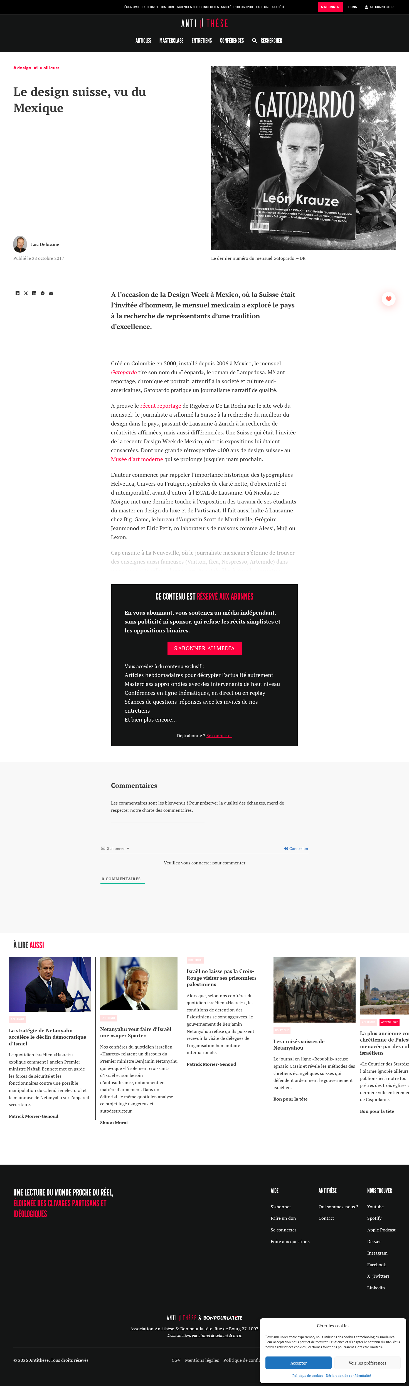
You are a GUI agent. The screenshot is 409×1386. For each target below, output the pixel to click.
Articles (143, 40)
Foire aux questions (290, 1241)
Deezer (374, 1241)
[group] (52, 1038)
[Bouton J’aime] (389, 299)
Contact (326, 1218)
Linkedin (376, 1288)
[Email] (51, 293)
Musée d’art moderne (137, 459)
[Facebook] (17, 293)
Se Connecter (381, 7)
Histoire (168, 7)
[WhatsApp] (42, 293)
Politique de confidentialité (250, 1360)
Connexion (298, 848)
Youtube (375, 1207)
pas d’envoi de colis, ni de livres (217, 1335)
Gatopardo (124, 372)
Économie (132, 7)
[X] (26, 293)
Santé (226, 7)
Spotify (374, 1218)
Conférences (232, 40)
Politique (150, 7)
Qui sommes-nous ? (338, 1207)
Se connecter (219, 735)
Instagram (377, 1253)
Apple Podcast (381, 1230)
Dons (352, 7)
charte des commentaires (167, 810)
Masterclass (171, 40)
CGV (176, 1360)
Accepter (298, 1363)
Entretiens (202, 40)
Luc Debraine (45, 244)
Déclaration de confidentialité (348, 1375)
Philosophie (243, 7)
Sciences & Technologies (198, 7)
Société (278, 7)
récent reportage (160, 405)
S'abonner (281, 1207)
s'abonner (330, 7)
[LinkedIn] (34, 293)
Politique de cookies (307, 1375)
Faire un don (283, 1218)
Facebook (376, 1265)
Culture (263, 7)
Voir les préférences (367, 1363)
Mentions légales (202, 1360)
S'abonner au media (204, 648)
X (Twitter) (378, 1276)
